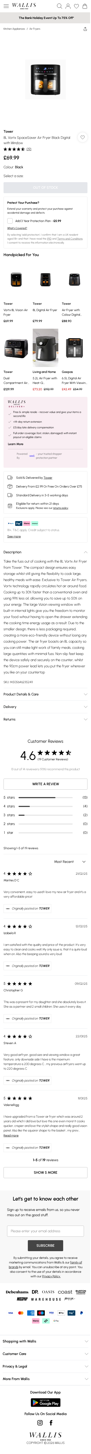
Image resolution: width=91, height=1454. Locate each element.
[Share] (85, 29)
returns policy (60, 508)
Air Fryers (34, 28)
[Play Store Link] (46, 1402)
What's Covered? (17, 228)
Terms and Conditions (70, 238)
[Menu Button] (6, 6)
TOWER (44, 908)
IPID (49, 238)
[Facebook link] (51, 1422)
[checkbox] (45, 221)
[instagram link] (40, 1422)
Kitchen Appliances (14, 28)
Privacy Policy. (51, 1276)
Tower (8, 131)
